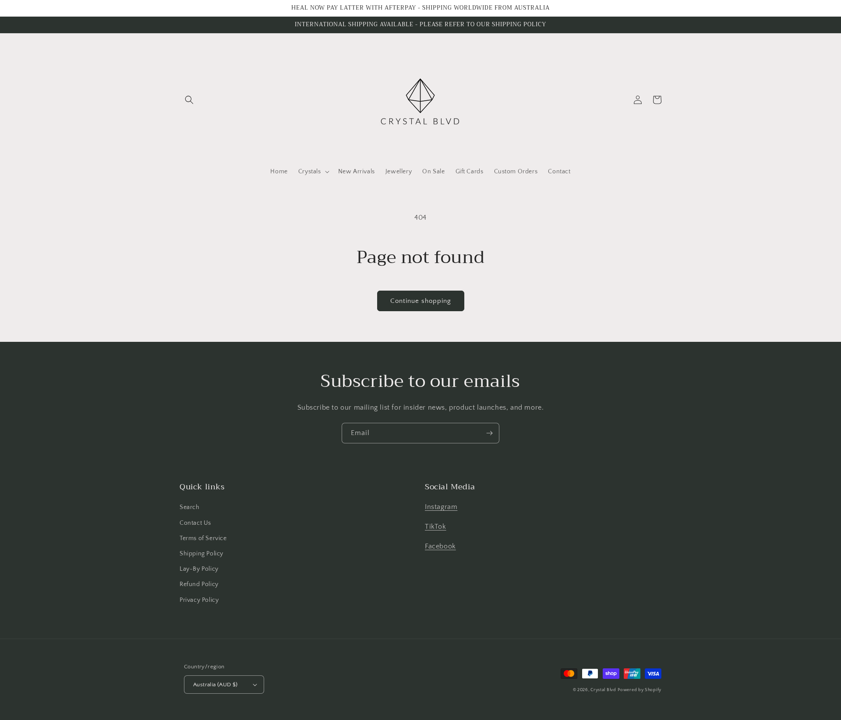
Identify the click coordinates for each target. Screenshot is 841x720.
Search (190, 507)
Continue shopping (420, 301)
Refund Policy (199, 584)
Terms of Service (203, 538)
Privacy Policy (199, 600)
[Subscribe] (489, 433)
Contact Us (195, 523)
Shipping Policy (201, 553)
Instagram (441, 507)
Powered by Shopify (639, 690)
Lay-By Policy (199, 568)
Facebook (440, 546)
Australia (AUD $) (215, 684)
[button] (189, 99)
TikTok (435, 526)
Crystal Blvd (603, 690)
